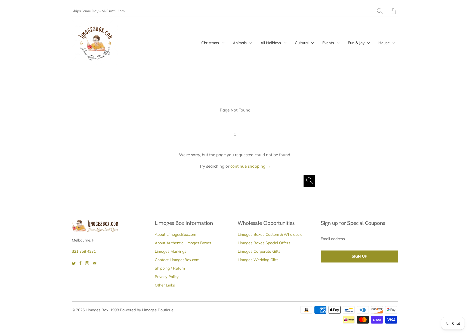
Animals (240, 42)
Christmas (210, 42)
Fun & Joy (357, 42)
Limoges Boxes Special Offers (264, 242)
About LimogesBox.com (175, 234)
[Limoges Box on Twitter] (74, 263)
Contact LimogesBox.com (177, 259)
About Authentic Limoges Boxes (183, 242)
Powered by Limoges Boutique (147, 309)
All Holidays (271, 42)
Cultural (302, 42)
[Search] (379, 11)
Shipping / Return (170, 268)
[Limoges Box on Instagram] (87, 263)
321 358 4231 (84, 251)
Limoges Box (97, 309)
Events (328, 42)
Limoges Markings (170, 251)
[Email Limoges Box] (94, 263)
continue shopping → (250, 166)
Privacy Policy (166, 276)
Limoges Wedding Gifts (258, 259)
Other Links (165, 285)
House (384, 42)
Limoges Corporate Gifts (259, 251)
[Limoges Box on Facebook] (80, 263)
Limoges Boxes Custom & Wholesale (270, 234)
